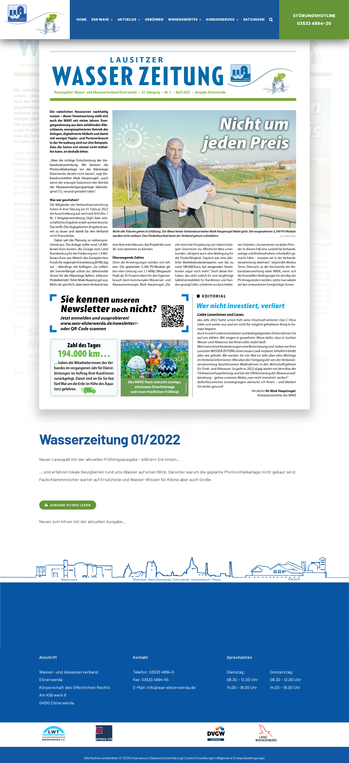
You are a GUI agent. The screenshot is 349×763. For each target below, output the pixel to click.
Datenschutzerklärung (166, 758)
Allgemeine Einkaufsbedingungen (241, 758)
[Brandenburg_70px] (266, 727)
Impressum (140, 758)
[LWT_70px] (53, 727)
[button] (271, 19)
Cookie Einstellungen (199, 758)
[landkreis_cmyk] (167, 727)
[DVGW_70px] (216, 727)
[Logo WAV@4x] (35, 6)
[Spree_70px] (103, 727)
